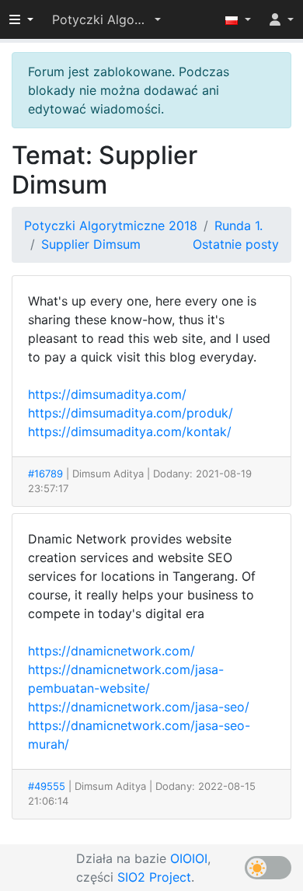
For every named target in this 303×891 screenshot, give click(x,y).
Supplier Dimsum (91, 244)
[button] (106, 19)
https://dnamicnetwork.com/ (111, 651)
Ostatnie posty (236, 244)
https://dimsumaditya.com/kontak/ (130, 431)
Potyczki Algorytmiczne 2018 (110, 225)
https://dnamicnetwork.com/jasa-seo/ (138, 707)
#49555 (46, 786)
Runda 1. (238, 225)
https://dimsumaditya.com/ (107, 394)
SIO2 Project (154, 877)
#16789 (45, 473)
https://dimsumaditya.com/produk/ (130, 413)
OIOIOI (188, 858)
